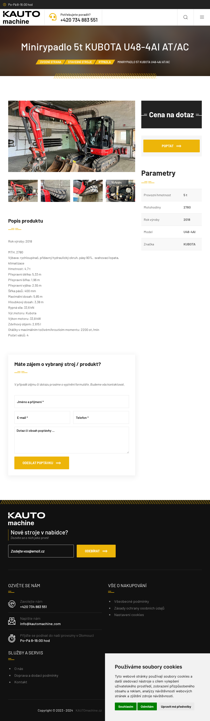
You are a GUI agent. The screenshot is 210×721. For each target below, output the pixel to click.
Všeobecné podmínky (131, 601)
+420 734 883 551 (33, 606)
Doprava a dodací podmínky (36, 675)
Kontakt (20, 682)
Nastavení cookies (129, 614)
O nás (18, 668)
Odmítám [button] (147, 706)
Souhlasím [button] (125, 706)
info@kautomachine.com (40, 623)
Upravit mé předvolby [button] (176, 706)
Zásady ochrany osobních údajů (139, 608)
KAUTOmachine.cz (89, 710)
